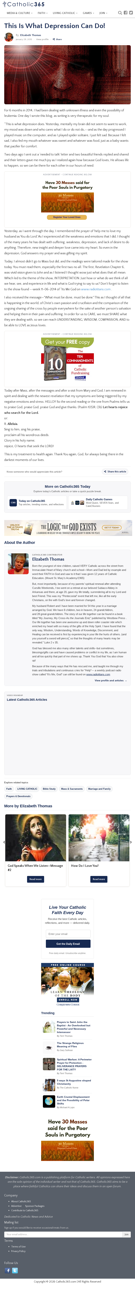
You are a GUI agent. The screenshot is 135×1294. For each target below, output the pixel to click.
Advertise (16, 1206)
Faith (9, 789)
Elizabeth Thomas (30, 35)
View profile (42, 39)
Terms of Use (18, 1246)
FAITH (42, 13)
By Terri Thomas (64, 1036)
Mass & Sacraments (72, 789)
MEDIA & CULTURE (19, 13)
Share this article (116, 471)
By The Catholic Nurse (67, 1087)
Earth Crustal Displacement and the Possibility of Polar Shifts (73, 1100)
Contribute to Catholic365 (24, 1210)
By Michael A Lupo (66, 1107)
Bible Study (49, 789)
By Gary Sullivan (65, 1050)
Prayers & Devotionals (18, 796)
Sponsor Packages (34, 1206)
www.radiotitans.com (96, 289)
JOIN (102, 13)
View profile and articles (111, 680)
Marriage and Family (99, 789)
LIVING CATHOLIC (64, 13)
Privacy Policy (18, 1251)
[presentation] (4, 842)
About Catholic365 (21, 1201)
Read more (36, 879)
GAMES (87, 13)
